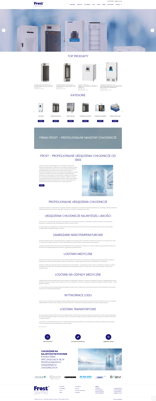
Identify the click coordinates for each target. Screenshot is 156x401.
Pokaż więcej (43, 326)
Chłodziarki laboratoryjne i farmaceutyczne (42, 84)
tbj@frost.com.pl (118, 1)
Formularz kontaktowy (78, 341)
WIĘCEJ (41, 185)
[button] (34, 111)
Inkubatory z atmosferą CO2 (83, 84)
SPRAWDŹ (78, 36)
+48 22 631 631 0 (110, 1)
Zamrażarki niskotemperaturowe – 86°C (107, 84)
